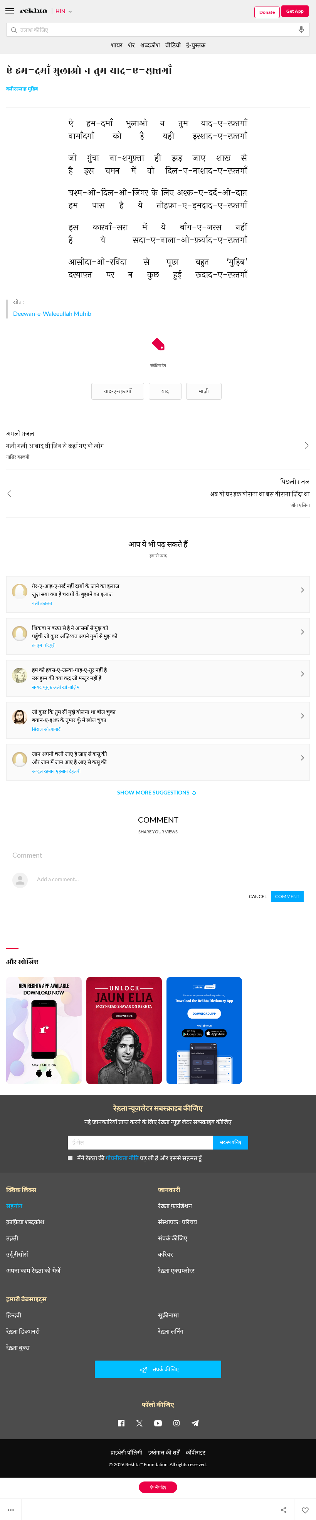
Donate (267, 12)
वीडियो (173, 45)
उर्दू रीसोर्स (17, 1254)
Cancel (258, 896)
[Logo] (33, 12)
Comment (287, 896)
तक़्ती (12, 1238)
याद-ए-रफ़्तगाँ (117, 391)
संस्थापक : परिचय (177, 1222)
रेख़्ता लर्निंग (170, 1331)
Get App (295, 11)
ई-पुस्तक (195, 45)
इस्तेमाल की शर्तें (164, 1452)
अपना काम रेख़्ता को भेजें (33, 1270)
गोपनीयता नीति (122, 1157)
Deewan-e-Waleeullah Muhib (52, 313)
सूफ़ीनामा (168, 1315)
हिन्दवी (13, 1315)
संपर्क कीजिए (172, 1238)
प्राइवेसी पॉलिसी (126, 1452)
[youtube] (158, 1423)
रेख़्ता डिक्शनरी (23, 1331)
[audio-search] (301, 29)
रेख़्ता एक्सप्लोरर (176, 1270)
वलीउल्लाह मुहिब (22, 89)
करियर (165, 1254)
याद (165, 391)
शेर (131, 45)
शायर (117, 45)
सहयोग (14, 1206)
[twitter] (139, 1423)
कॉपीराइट (195, 1452)
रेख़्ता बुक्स (18, 1347)
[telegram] (195, 1423)
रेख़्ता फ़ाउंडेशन (175, 1206)
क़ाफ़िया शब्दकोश (25, 1222)
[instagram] (176, 1423)
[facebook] (121, 1423)
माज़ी (204, 391)
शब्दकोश (150, 45)
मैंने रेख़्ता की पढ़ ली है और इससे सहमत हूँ (139, 1157)
